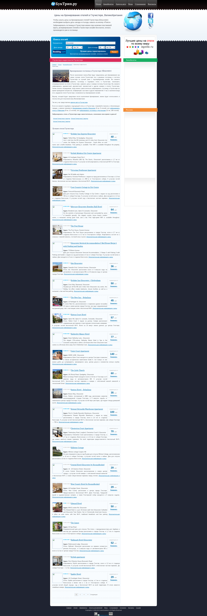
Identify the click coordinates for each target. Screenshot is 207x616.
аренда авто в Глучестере (79, 102)
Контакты (152, 4)
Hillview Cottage (77, 448)
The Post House (77, 226)
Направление (57, 43)
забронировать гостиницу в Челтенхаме (93, 110)
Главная (54, 64)
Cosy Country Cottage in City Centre (85, 187)
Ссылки (138, 608)
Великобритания (67, 64)
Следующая (93, 594)
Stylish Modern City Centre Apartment (86, 153)
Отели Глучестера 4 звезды (61, 118)
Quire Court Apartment (80, 351)
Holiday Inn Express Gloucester (83, 134)
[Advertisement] (77, 600)
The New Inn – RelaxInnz (81, 297)
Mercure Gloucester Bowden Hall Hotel (86, 207)
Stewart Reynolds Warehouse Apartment (87, 409)
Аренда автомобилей (95, 608)
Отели (98, 4)
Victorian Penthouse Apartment (83, 170)
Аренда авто (121, 4)
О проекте (123, 608)
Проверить (113, 140)
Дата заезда (58, 47)
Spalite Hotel (76, 574)
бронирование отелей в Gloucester (84, 108)
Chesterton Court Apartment (82, 428)
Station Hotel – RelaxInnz (81, 390)
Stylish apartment (78, 557)
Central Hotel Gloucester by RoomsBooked (87, 465)
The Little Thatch (78, 370)
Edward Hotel (76, 503)
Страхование (140, 4)
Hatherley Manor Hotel (80, 334)
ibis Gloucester (76, 263)
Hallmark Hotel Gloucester (81, 540)
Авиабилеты (108, 4)
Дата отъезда (93, 47)
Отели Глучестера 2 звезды (61, 121)
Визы (130, 4)
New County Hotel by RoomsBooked (85, 484)
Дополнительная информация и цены (64, 147)
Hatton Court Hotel (78, 315)
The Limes (75, 523)
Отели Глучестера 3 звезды (79, 118)
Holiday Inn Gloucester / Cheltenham (86, 280)
